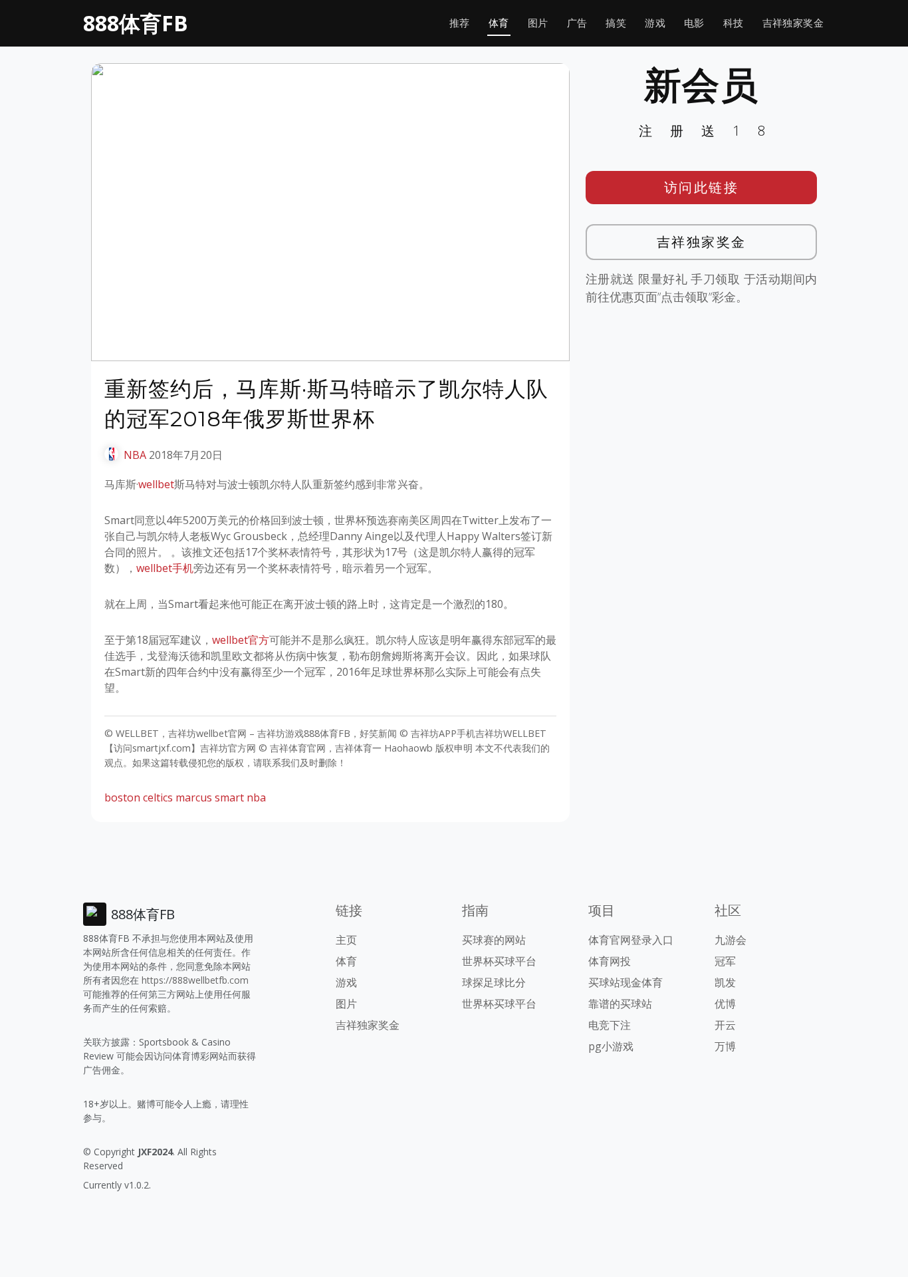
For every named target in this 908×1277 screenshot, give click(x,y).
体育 (499, 23)
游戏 (655, 23)
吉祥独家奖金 (793, 23)
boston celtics (138, 797)
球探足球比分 (494, 982)
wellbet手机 (164, 568)
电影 (694, 23)
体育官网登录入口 (630, 939)
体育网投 (609, 961)
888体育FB (135, 23)
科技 (733, 23)
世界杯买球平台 (499, 961)
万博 (725, 1046)
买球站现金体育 (625, 982)
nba (256, 797)
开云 (725, 1025)
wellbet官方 (240, 640)
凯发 (725, 982)
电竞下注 (609, 1025)
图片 (538, 23)
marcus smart (209, 797)
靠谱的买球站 (620, 1003)
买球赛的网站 (494, 939)
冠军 (725, 961)
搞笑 (616, 23)
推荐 (459, 23)
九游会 (730, 939)
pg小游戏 (610, 1046)
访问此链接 (701, 187)
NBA (135, 455)
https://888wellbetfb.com (195, 980)
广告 (577, 23)
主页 (346, 939)
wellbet (156, 484)
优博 (725, 1003)
